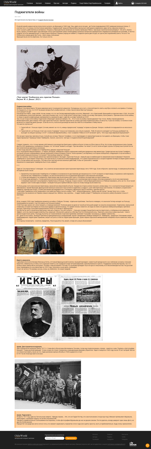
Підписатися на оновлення (54, 435)
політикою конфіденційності (116, 444)
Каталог (39, 3)
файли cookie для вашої (35, 444)
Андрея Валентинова (45, 20)
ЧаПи (123, 437)
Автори (65, 3)
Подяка (73, 3)
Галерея (107, 3)
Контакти (125, 434)
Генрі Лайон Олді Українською (90, 3)
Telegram (125, 439)
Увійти (120, 3)
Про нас (56, 3)
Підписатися (71, 438)
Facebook (96, 439)
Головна (30, 3)
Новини (48, 3)
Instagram (110, 439)
